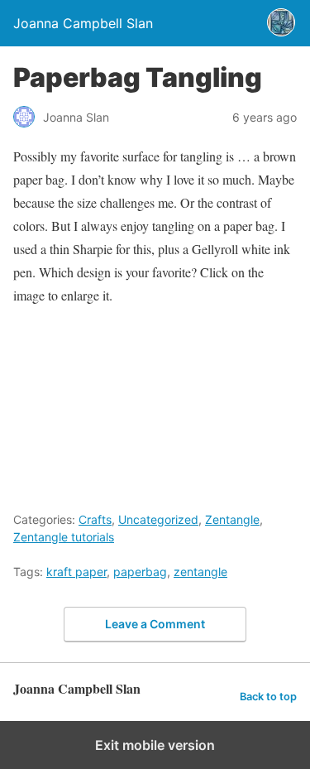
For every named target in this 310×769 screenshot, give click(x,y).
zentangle (200, 572)
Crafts (95, 519)
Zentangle (232, 519)
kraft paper (76, 572)
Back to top (268, 696)
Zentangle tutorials (63, 537)
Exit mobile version (155, 745)
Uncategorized (158, 519)
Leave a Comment (155, 624)
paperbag (140, 572)
